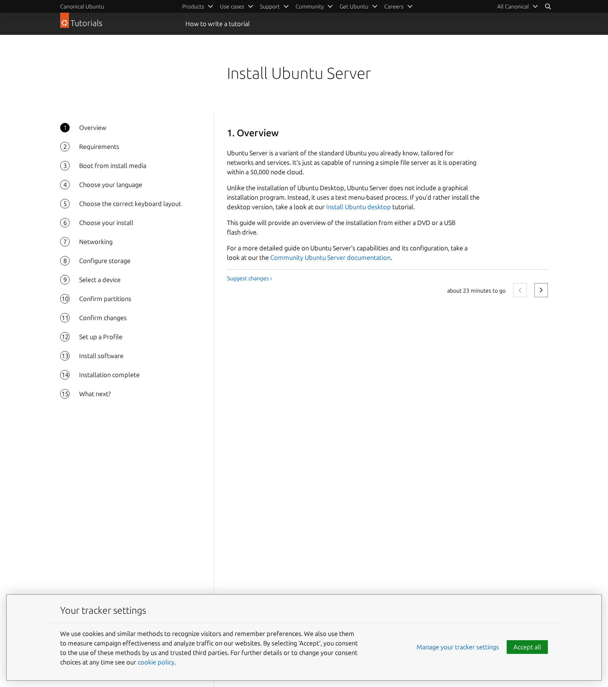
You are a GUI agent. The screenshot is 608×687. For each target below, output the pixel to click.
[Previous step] (520, 290)
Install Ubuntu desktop (358, 206)
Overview (92, 127)
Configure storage (105, 260)
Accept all (527, 646)
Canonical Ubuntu (82, 6)
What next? (95, 393)
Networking (96, 241)
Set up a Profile (100, 336)
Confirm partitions (105, 298)
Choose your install (106, 222)
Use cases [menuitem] (232, 6)
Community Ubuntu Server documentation (330, 257)
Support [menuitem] (270, 6)
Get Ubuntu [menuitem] (354, 6)
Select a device (100, 279)
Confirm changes (103, 317)
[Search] (548, 6)
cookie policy (156, 662)
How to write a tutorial (217, 23)
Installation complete (109, 374)
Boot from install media (112, 165)
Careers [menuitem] (394, 6)
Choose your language (110, 184)
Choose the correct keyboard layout (130, 203)
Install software (101, 355)
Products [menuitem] (193, 6)
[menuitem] (518, 6)
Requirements (99, 146)
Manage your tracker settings (458, 646)
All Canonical (513, 6)
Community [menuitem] (310, 6)
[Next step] (541, 290)
